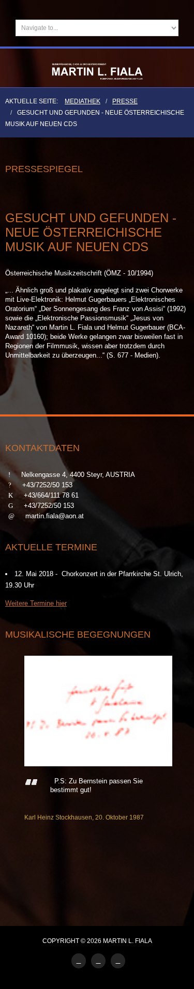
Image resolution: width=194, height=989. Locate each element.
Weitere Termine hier (36, 603)
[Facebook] (78, 960)
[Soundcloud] (98, 960)
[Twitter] (118, 960)
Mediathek (82, 101)
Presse (125, 101)
